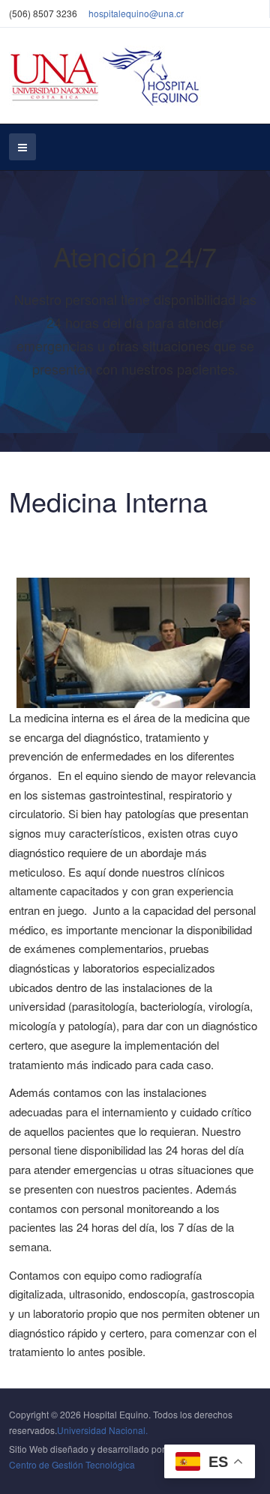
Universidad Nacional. (102, 1430)
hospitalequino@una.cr (136, 13)
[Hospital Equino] (107, 76)
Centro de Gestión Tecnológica (72, 1464)
